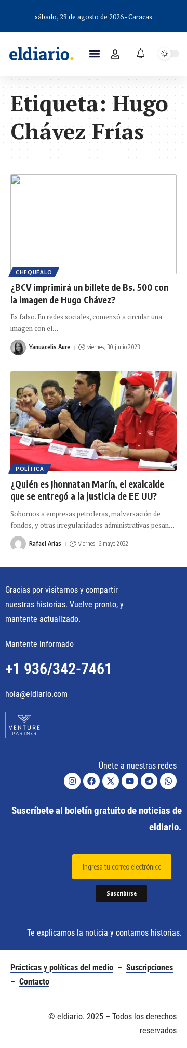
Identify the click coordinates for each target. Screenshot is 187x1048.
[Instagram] (72, 781)
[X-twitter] (110, 781)
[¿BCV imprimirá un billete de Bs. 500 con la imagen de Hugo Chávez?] (93, 224)
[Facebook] (91, 781)
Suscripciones (149, 968)
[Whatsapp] (168, 781)
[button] (94, 53)
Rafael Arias (45, 543)
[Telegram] (149, 781)
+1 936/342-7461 (58, 669)
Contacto (34, 982)
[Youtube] (130, 781)
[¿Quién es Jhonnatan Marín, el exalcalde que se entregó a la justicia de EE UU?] (93, 421)
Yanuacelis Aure (49, 347)
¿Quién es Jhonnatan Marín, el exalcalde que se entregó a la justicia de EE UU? (87, 490)
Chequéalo (34, 272)
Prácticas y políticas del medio (61, 968)
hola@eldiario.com (36, 694)
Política (30, 469)
